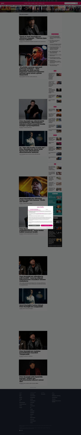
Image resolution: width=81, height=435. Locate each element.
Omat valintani (34, 225)
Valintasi (47, 209)
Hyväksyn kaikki (46, 225)
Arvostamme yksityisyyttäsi (34, 209)
